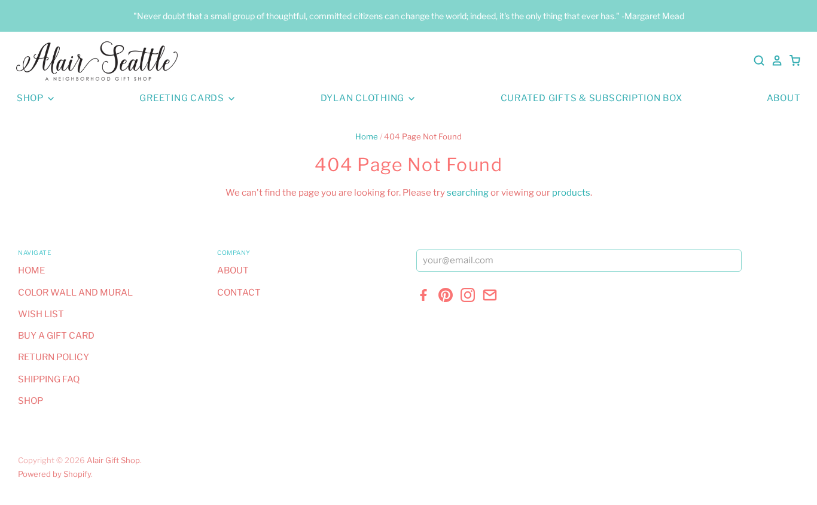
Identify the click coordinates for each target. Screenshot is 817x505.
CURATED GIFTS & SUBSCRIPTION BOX (591, 98)
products (571, 192)
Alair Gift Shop (113, 460)
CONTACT (239, 292)
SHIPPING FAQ (49, 379)
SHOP (31, 98)
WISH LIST (41, 314)
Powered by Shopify (54, 474)
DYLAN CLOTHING (364, 98)
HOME (31, 270)
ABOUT (784, 98)
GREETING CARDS (182, 98)
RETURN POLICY (53, 357)
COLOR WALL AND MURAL (75, 292)
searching (468, 192)
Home (366, 136)
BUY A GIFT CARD (56, 335)
